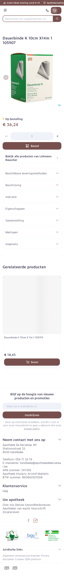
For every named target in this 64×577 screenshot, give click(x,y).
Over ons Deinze (13, 505)
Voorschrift (38, 508)
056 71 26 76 (23, 459)
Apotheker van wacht (16, 508)
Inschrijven (32, 415)
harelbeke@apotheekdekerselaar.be (32, 464)
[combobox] (28, 18)
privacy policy (31, 428)
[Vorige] (6, 77)
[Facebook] (28, 520)
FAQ (5, 491)
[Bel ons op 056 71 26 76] (47, 10)
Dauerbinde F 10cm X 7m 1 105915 (23, 337)
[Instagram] (35, 520)
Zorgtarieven (11, 512)
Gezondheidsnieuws (38, 505)
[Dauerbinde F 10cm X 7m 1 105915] (32, 305)
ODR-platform (33, 559)
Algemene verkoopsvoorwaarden (21, 555)
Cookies (19, 559)
